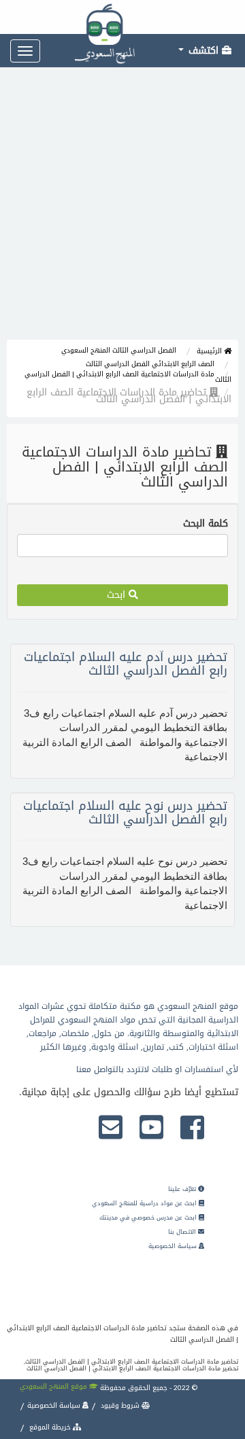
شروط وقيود (120, 1405)
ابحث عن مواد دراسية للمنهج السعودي (145, 1203)
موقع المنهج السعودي (54, 1386)
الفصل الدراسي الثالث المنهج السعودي (118, 350)
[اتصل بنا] (110, 1128)
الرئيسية (210, 350)
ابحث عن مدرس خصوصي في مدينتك (149, 1217)
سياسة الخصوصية (173, 1246)
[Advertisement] (122, 210)
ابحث (118, 595)
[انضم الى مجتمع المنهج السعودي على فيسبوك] (192, 1128)
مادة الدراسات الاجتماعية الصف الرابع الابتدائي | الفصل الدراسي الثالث (127, 377)
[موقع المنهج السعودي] (122, 17)
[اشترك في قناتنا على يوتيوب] (151, 1128)
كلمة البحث (205, 524)
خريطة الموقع (50, 1427)
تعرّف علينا (183, 1189)
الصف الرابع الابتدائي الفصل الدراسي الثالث (150, 363)
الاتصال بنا (183, 1232)
